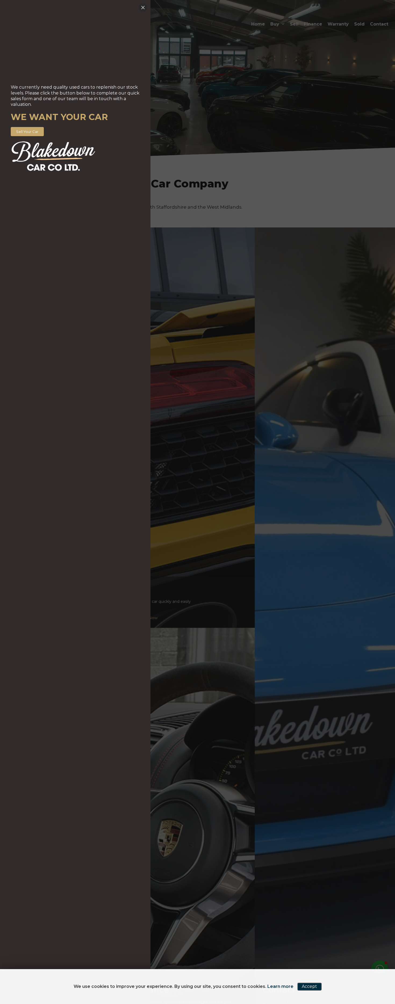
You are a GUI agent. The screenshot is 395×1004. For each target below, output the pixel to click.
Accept (309, 986)
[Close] (143, 7)
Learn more (280, 986)
